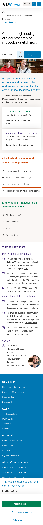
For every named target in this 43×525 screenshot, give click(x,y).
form (26, 268)
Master (19, 12)
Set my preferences (21, 520)
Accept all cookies (21, 504)
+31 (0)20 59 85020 (18, 288)
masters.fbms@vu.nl (16, 365)
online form (32, 308)
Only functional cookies (21, 512)
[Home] (3, 12)
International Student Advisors (23, 305)
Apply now (32, 54)
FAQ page (30, 280)
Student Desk (31, 283)
